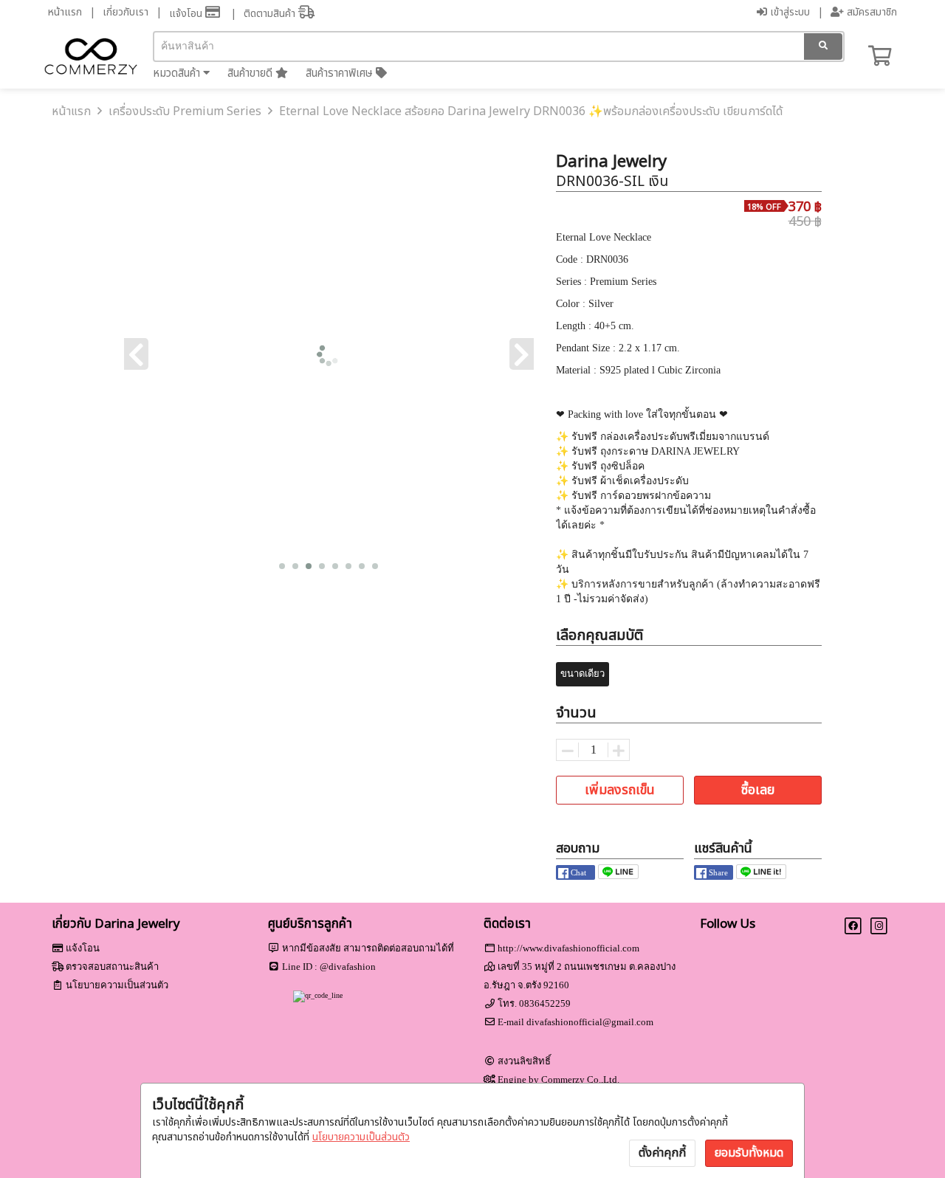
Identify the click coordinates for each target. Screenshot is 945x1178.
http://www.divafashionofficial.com (568, 948)
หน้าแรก (65, 12)
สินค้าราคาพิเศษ (341, 73)
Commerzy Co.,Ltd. (580, 1079)
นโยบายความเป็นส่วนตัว (361, 1137)
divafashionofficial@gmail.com (589, 1021)
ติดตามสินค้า (271, 13)
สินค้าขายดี (251, 73)
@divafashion (348, 966)
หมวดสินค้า (178, 73)
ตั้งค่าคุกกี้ (662, 1153)
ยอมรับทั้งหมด (749, 1153)
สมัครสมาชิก (870, 12)
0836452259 (545, 1003)
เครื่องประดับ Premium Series (185, 111)
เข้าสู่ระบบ (788, 12)
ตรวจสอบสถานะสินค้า (112, 966)
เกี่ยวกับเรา (125, 12)
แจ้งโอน (187, 13)
